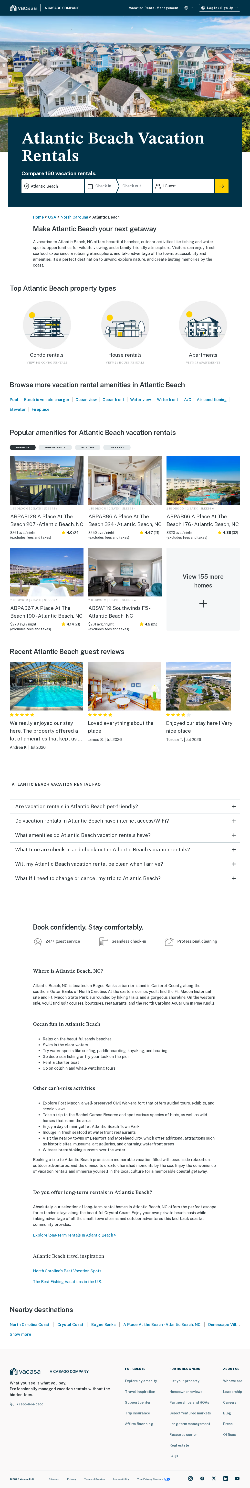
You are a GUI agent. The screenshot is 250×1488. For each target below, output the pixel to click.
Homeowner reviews (185, 1392)
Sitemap (54, 1479)
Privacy (71, 1479)
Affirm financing (139, 1424)
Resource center (183, 1435)
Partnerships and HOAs (189, 1402)
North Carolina (74, 217)
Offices (229, 1435)
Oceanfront (113, 399)
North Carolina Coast (30, 1324)
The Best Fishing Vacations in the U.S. (67, 1281)
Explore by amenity (141, 1381)
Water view (140, 399)
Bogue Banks (103, 1324)
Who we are (232, 1381)
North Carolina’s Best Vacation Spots (67, 1271)
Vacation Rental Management (153, 8)
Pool (14, 399)
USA (52, 217)
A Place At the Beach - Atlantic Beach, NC (161, 1324)
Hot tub (87, 447)
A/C (187, 399)
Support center (138, 1402)
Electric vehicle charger (47, 399)
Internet (117, 447)
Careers (230, 1402)
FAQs (173, 1456)
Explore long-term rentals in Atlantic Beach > (74, 1235)
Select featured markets (190, 1413)
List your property (184, 1381)
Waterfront (167, 399)
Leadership (232, 1392)
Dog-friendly (55, 447)
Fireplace (41, 409)
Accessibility (121, 1479)
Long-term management (189, 1424)
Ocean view (86, 399)
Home (38, 217)
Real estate (179, 1445)
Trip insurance (137, 1413)
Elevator (18, 409)
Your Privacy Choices (150, 1479)
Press (228, 1424)
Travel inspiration (140, 1392)
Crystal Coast (70, 1324)
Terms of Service (94, 1479)
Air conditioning (212, 399)
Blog (227, 1413)
